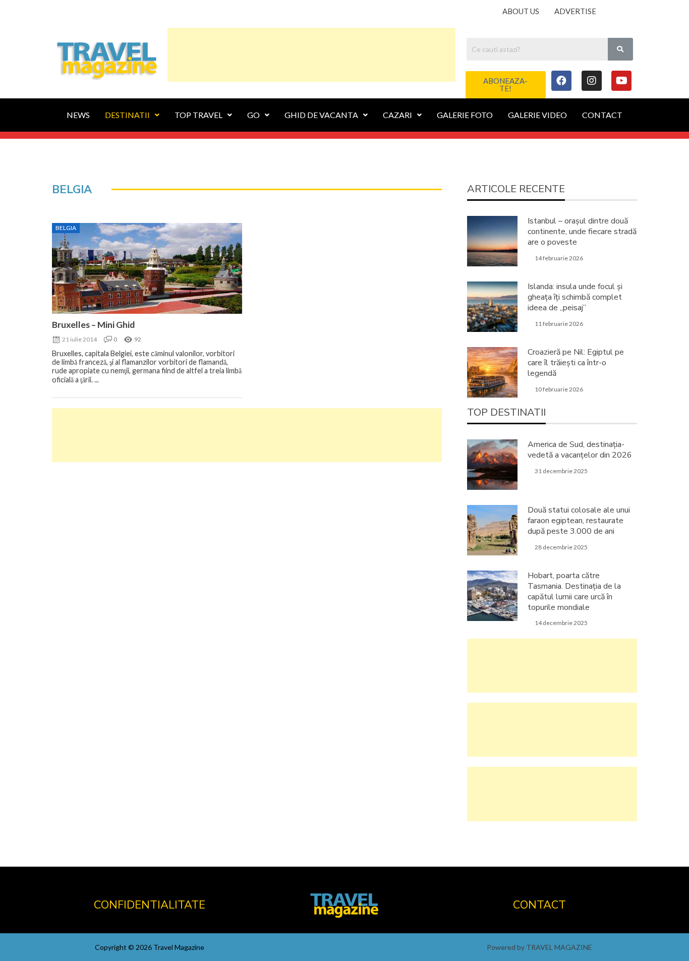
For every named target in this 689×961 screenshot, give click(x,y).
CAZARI (397, 115)
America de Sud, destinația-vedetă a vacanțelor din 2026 (580, 450)
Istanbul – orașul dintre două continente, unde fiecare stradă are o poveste (582, 231)
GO (253, 115)
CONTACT (602, 115)
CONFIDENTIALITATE (149, 905)
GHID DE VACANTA (321, 115)
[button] (506, 84)
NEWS (78, 115)
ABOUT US (520, 11)
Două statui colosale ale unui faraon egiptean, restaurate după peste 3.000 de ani (579, 520)
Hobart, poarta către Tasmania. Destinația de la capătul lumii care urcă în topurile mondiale (574, 591)
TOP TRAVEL (198, 115)
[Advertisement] (311, 53)
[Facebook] (561, 81)
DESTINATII (127, 115)
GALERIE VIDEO (537, 115)
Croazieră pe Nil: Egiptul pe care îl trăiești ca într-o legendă (576, 363)
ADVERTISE (575, 11)
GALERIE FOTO (465, 115)
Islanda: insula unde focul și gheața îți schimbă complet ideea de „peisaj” (575, 297)
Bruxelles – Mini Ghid (93, 324)
